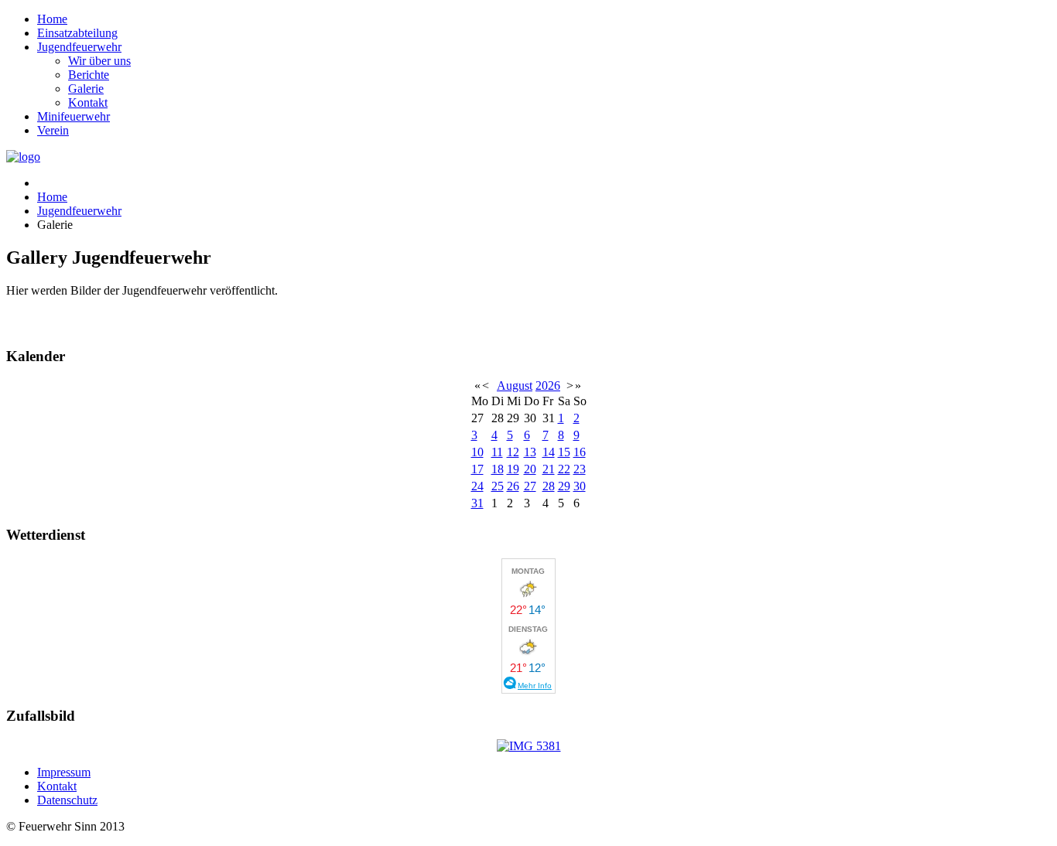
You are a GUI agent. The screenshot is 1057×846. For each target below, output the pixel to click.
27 (530, 486)
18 (497, 469)
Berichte (88, 74)
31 (477, 503)
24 (477, 486)
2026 (547, 385)
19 (513, 469)
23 (579, 469)
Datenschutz (67, 800)
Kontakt (88, 102)
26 (513, 486)
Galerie (86, 88)
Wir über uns (99, 60)
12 (513, 452)
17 (477, 469)
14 (548, 452)
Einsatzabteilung (77, 32)
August (514, 385)
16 (579, 452)
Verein (53, 130)
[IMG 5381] (529, 745)
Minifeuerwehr (73, 116)
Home (52, 19)
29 (564, 486)
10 (477, 452)
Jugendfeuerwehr (79, 46)
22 (564, 469)
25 (497, 486)
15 (564, 452)
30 (579, 486)
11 (497, 452)
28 (548, 486)
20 (530, 469)
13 (530, 452)
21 (548, 469)
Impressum (64, 772)
